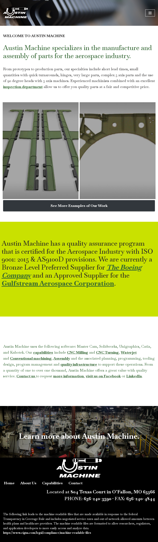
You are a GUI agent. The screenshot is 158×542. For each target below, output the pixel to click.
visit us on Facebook (103, 376)
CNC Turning (107, 352)
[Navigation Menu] (150, 12)
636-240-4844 (140, 498)
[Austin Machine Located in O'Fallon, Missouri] (15, 13)
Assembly (61, 358)
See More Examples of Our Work (79, 205)
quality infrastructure (78, 364)
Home (9, 483)
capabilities (43, 352)
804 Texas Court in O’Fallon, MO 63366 (113, 492)
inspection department (23, 86)
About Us (28, 483)
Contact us (26, 376)
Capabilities (52, 483)
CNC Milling (77, 352)
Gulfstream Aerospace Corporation (58, 283)
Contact (75, 483)
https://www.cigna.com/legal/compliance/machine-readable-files (47, 533)
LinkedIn (134, 376)
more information (68, 376)
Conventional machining (30, 358)
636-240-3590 (97, 498)
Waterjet (129, 352)
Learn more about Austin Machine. (79, 436)
